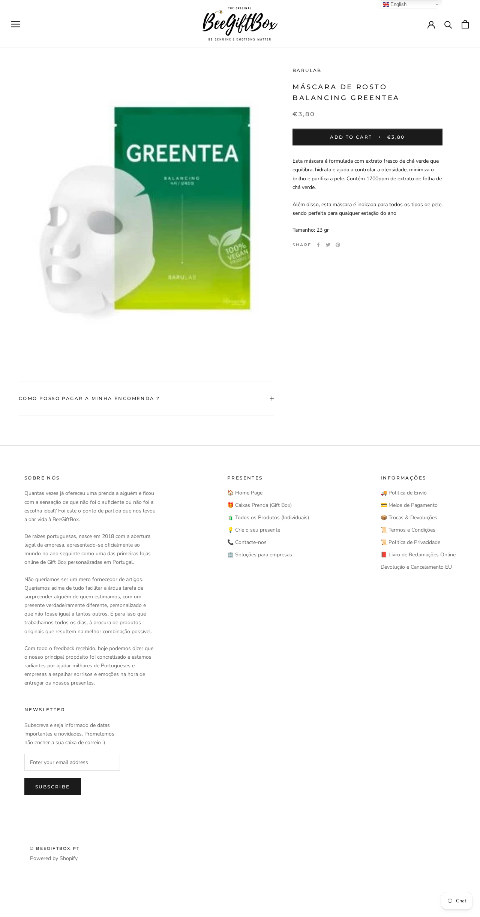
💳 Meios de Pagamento (409, 505)
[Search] (448, 24)
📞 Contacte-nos (247, 542)
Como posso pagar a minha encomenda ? (89, 398)
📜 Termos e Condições (408, 529)
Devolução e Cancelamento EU (416, 567)
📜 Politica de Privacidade (410, 542)
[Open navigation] (15, 24)
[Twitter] (328, 245)
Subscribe (52, 787)
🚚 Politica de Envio (404, 492)
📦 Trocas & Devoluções (409, 517)
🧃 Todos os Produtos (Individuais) (268, 517)
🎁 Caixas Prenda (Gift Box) (259, 505)
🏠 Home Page (244, 492)
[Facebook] (318, 245)
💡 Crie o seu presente (253, 529)
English (397, 4)
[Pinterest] (338, 245)
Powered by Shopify (54, 858)
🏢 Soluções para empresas (259, 554)
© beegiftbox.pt (55, 848)
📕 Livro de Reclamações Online (418, 554)
